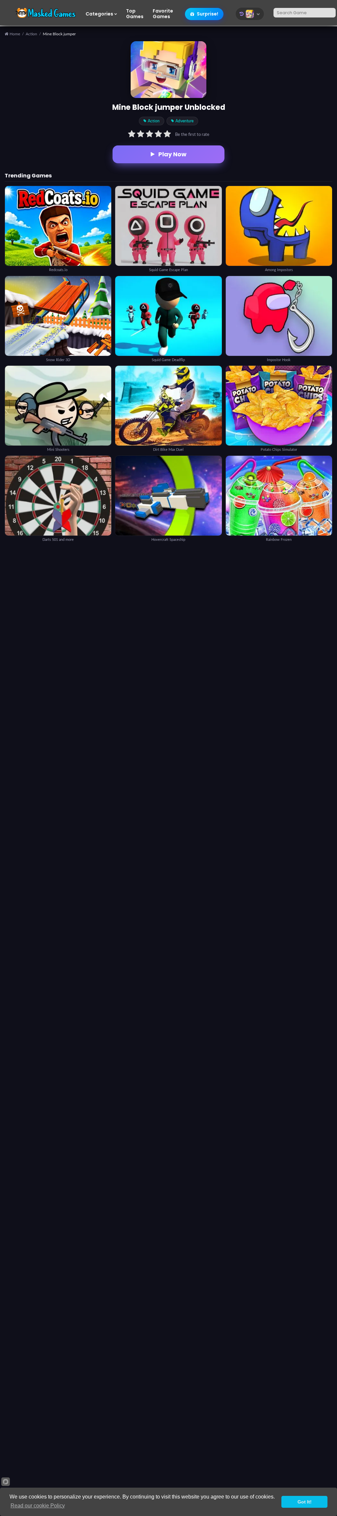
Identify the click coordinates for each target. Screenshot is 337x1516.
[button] (249, 13)
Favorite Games (163, 13)
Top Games (134, 13)
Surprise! (207, 14)
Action (31, 34)
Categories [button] (99, 14)
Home (14, 34)
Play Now (172, 154)
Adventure (184, 121)
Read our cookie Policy (38, 1505)
